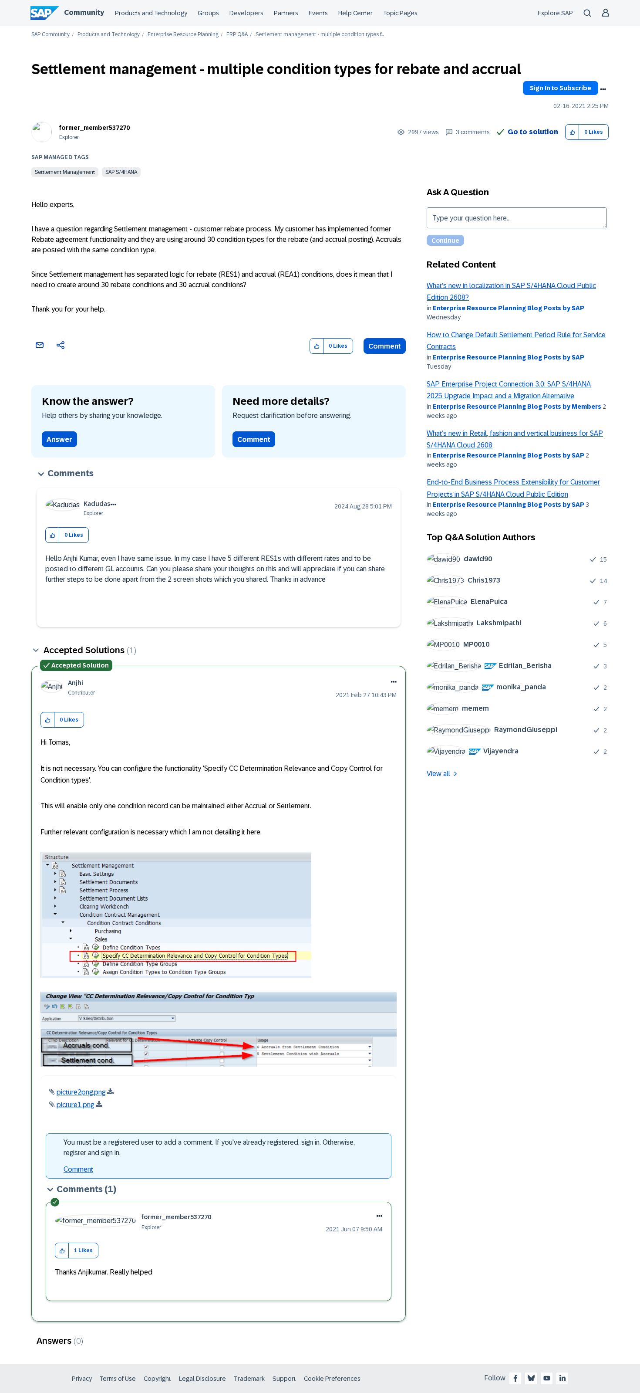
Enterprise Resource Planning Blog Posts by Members (517, 406)
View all (438, 773)
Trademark (249, 1378)
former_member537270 (94, 127)
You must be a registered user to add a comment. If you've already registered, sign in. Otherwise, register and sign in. (209, 1147)
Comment (384, 346)
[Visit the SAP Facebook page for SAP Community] (515, 1378)
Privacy (82, 1378)
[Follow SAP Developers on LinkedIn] (562, 1378)
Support (284, 1378)
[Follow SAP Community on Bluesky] (531, 1378)
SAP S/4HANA (121, 172)
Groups (208, 13)
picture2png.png (81, 1092)
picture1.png (75, 1104)
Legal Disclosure (202, 1378)
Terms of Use (118, 1378)
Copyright (157, 1378)
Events (318, 13)
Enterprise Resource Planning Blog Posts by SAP (508, 308)
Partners (286, 13)
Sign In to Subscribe (560, 88)
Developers (246, 13)
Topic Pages (400, 13)
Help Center (355, 13)
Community (84, 12)
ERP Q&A (237, 34)
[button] (572, 132)
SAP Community (50, 34)
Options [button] (603, 89)
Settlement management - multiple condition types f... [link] (320, 34)
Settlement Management (65, 172)
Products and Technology (151, 13)
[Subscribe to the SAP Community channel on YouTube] (546, 1378)
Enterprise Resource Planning (183, 34)
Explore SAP (555, 13)
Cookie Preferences (332, 1378)
